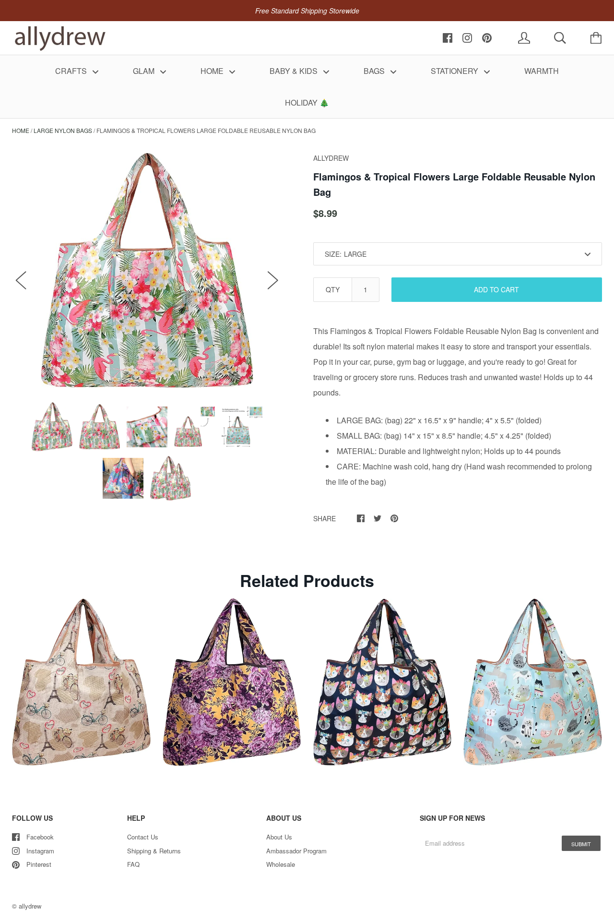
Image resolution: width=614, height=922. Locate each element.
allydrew (30, 905)
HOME (213, 70)
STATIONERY (455, 70)
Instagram (40, 850)
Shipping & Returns (154, 850)
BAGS (375, 70)
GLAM (144, 70)
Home (20, 130)
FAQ (133, 864)
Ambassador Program (296, 850)
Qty (333, 289)
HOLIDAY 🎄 (307, 102)
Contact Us (142, 836)
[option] (147, 270)
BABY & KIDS (294, 70)
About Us (279, 836)
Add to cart (496, 289)
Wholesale (280, 864)
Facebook (40, 836)
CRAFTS (72, 70)
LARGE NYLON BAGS (63, 130)
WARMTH (541, 70)
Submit (581, 844)
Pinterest (38, 864)
